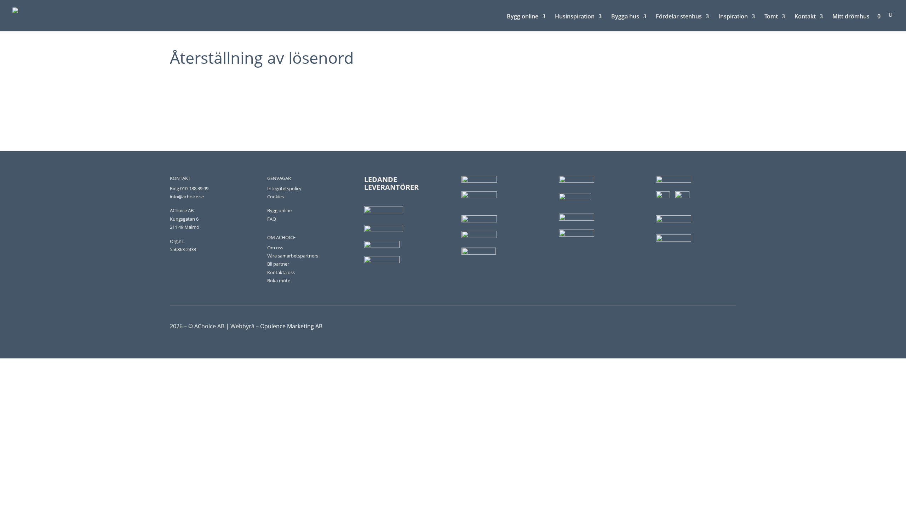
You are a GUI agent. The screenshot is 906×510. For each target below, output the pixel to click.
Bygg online (522, 16)
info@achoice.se (187, 196)
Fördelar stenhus (679, 16)
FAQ (271, 219)
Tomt (771, 16)
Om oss (275, 247)
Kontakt (805, 16)
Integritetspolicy (284, 188)
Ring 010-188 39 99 (189, 188)
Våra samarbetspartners (292, 256)
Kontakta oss (281, 272)
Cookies (275, 196)
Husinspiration (575, 16)
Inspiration (733, 16)
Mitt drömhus (851, 16)
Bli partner (278, 264)
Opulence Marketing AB (291, 326)
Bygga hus (625, 16)
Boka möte (278, 280)
